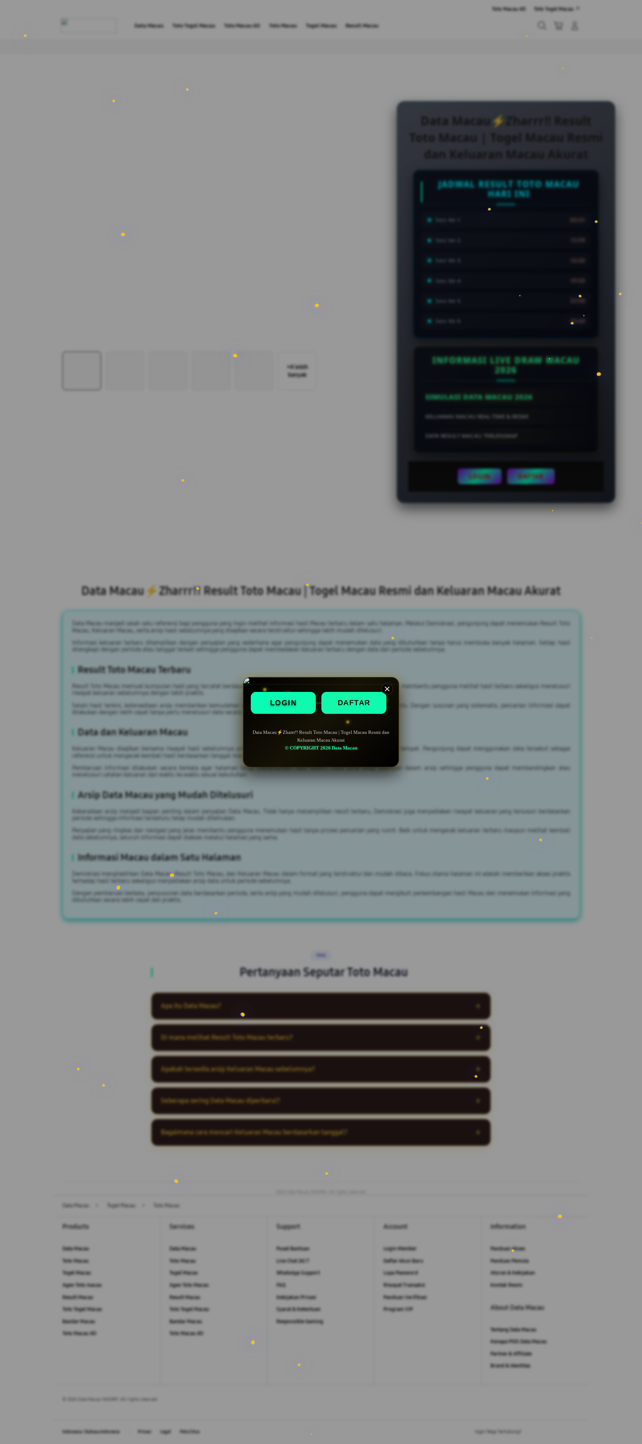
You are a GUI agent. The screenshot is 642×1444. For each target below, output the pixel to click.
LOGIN (283, 703)
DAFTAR (354, 703)
